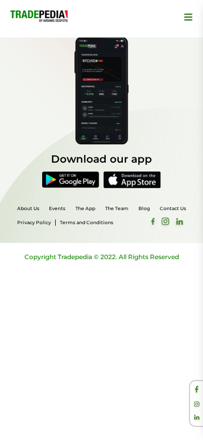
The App (85, 208)
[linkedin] (197, 418)
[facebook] (197, 390)
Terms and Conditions (86, 222)
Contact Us (173, 208)
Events (57, 208)
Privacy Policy (34, 222)
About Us (28, 208)
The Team (117, 208)
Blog (144, 208)
